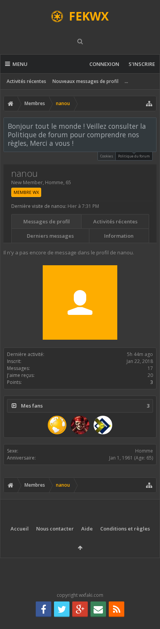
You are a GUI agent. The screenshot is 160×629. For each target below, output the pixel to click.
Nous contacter (55, 528)
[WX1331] (80, 425)
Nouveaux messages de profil (85, 81)
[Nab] (103, 425)
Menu (20, 63)
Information (119, 235)
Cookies (106, 156)
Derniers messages (50, 235)
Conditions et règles (125, 528)
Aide (87, 528)
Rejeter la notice (151, 126)
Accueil (19, 528)
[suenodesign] (57, 425)
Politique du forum (134, 156)
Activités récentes (26, 81)
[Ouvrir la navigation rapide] (149, 103)
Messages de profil (46, 221)
